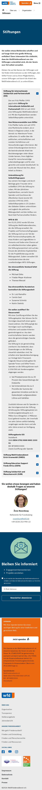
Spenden (25, 3)
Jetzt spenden (19, 640)
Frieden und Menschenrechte (13, 738)
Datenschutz (7, 774)
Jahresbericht (7, 721)
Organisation (26, 10)
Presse (4, 782)
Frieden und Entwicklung (11, 734)
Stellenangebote (8, 717)
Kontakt (5, 778)
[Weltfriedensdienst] (9, 3)
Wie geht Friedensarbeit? (12, 730)
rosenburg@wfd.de (21, 519)
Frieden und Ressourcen (11, 742)
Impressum (6, 770)
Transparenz (7, 713)
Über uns (13, 10)
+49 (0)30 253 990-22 (21, 522)
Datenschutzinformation (25, 581)
